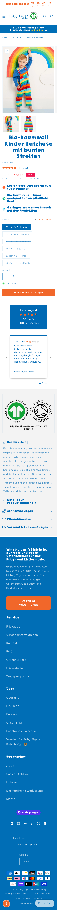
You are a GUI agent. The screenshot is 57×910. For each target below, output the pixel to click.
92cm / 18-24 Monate (20, 241)
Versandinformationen (22, 635)
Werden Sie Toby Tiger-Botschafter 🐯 (23, 741)
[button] (3, 16)
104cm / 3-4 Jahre (18, 255)
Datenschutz (15, 782)
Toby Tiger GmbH (27, 890)
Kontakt (11, 643)
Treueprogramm (17, 676)
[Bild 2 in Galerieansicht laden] (28, 124)
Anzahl (6, 270)
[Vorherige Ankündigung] (5, 29)
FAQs (10, 651)
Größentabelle (16, 660)
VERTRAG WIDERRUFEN (28, 603)
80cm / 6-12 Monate (19, 234)
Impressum (39, 898)
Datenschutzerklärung (42, 893)
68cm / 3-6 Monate (17, 227)
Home (4, 37)
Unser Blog (14, 722)
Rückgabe (13, 626)
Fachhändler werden (21, 731)
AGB (18, 898)
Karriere (12, 714)
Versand (17, 179)
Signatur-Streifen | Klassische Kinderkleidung (29, 37)
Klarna (11, 799)
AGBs (10, 765)
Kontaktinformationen (30, 903)
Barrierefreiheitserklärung (24, 790)
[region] (28, 356)
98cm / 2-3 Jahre (17, 248)
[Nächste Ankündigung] (51, 29)
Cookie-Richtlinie (18, 774)
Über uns (12, 697)
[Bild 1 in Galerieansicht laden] (11, 124)
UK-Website (14, 668)
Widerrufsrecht (22, 893)
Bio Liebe (12, 706)
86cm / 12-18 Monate (20, 262)
